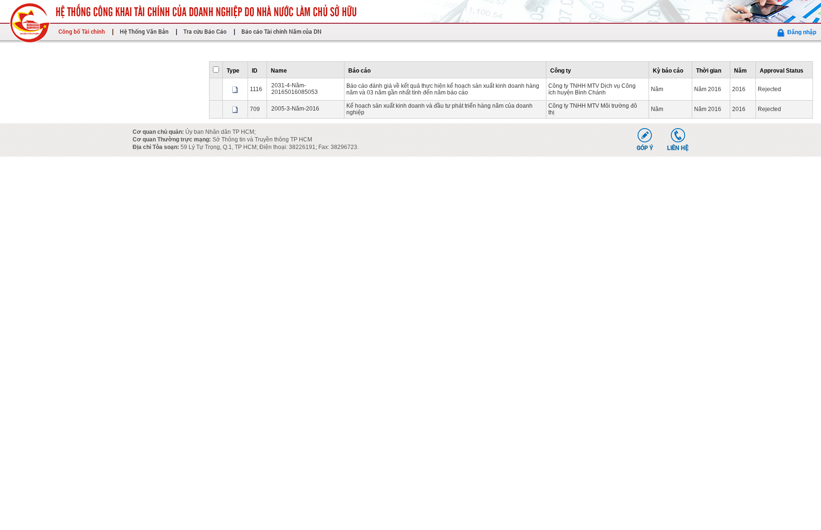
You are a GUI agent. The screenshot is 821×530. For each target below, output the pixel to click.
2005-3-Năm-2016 (295, 108)
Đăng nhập (801, 32)
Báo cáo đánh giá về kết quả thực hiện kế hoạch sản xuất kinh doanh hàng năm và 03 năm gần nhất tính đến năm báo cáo (442, 89)
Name (279, 70)
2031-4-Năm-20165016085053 (294, 88)
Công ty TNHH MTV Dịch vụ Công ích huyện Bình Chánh (592, 89)
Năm (740, 70)
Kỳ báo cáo (668, 70)
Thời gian (708, 70)
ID (255, 70)
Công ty (560, 70)
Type (233, 70)
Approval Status (781, 70)
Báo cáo (359, 70)
